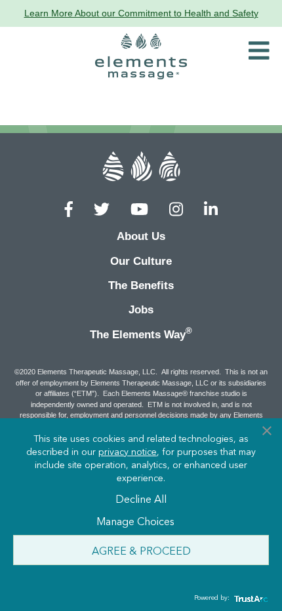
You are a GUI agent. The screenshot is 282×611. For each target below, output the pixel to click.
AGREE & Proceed (141, 550)
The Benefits (141, 285)
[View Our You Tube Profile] (139, 209)
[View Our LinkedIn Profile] (211, 209)
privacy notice (127, 451)
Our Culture (141, 261)
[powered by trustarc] (249, 598)
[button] (259, 51)
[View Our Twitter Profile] (102, 209)
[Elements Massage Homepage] (141, 56)
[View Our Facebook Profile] (69, 209)
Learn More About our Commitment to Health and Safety (141, 13)
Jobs (141, 310)
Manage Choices (135, 520)
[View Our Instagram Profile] (176, 209)
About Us (141, 236)
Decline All (141, 498)
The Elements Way (141, 333)
